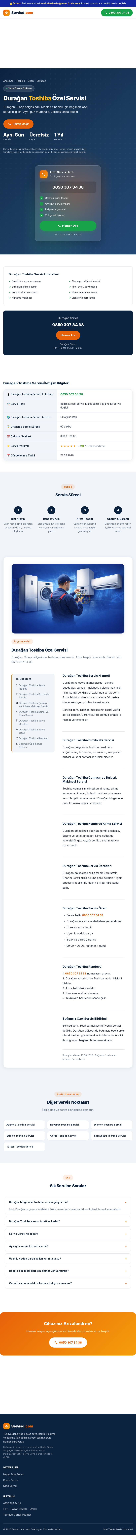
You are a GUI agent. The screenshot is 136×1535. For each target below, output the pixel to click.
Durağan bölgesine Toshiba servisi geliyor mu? (38, 1202)
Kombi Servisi (10, 1480)
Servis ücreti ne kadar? (23, 1233)
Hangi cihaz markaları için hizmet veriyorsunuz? (39, 1270)
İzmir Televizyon (34, 1529)
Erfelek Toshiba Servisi (20, 1135)
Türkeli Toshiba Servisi (20, 1146)
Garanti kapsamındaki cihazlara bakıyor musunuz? (40, 1283)
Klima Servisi (10, 1485)
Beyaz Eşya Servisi (13, 1474)
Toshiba (20, 80)
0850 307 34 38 (67, 187)
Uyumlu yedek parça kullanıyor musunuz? (35, 1258)
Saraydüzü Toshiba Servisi (110, 1135)
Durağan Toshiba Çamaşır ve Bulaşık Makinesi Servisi (33, 705)
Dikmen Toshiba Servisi (108, 1124)
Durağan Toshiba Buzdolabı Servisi (34, 696)
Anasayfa (8, 80)
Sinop (31, 80)
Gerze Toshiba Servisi (63, 1135)
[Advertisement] (68, 43)
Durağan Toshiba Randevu (33, 738)
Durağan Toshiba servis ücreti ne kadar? (34, 1221)
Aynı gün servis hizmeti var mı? (28, 1246)
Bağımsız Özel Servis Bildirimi (30, 745)
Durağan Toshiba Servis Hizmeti (32, 687)
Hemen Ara (70, 225)
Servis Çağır (21, 124)
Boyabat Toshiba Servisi (64, 1124)
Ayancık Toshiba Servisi (20, 1124)
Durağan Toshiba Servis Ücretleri (32, 722)
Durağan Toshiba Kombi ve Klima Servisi (34, 713)
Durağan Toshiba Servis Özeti (32, 731)
